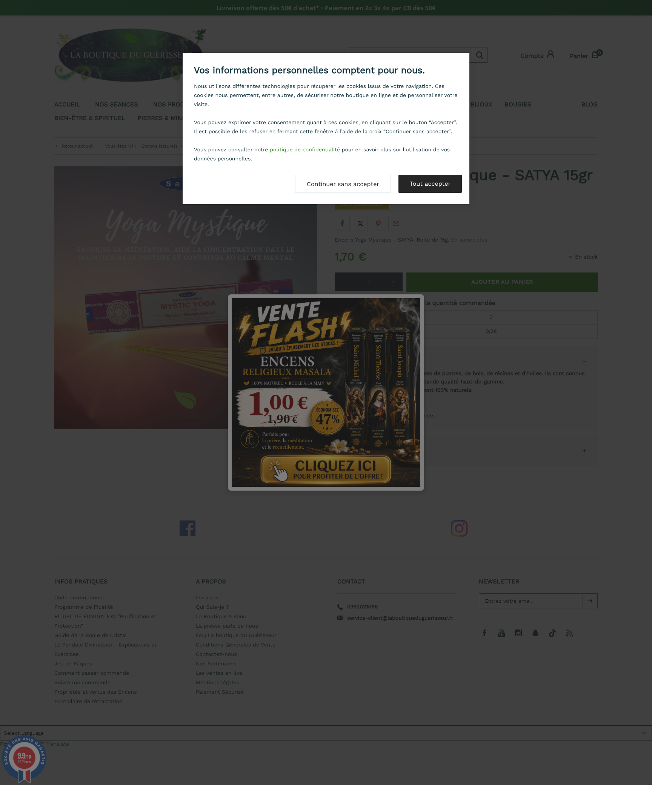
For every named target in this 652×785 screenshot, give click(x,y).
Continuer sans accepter (343, 184)
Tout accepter (430, 183)
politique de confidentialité (305, 150)
